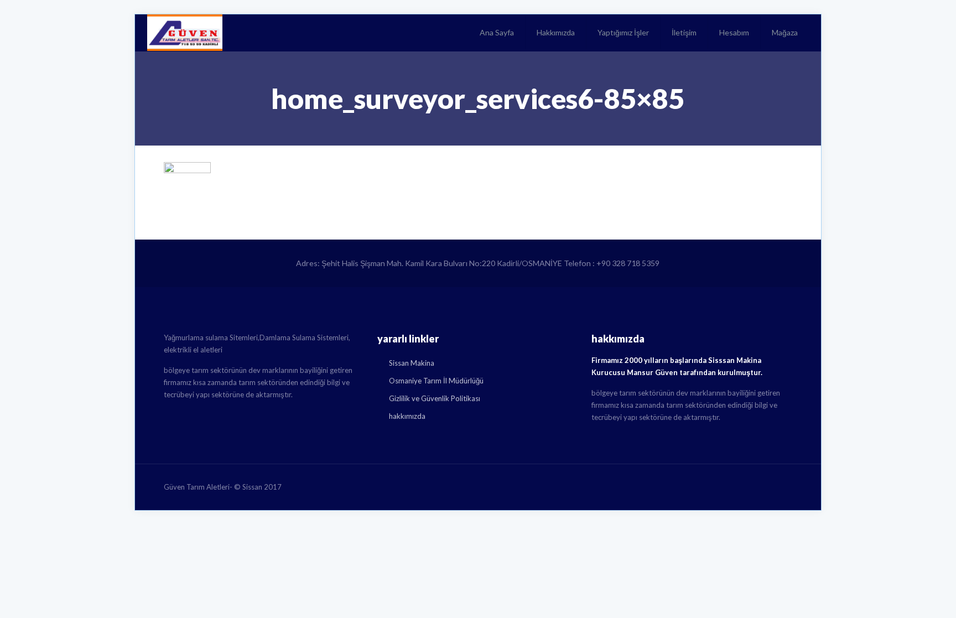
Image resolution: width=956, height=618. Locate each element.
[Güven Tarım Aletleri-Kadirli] (184, 32)
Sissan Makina (411, 363)
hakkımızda (407, 416)
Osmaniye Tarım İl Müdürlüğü (436, 380)
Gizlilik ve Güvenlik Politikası (434, 398)
